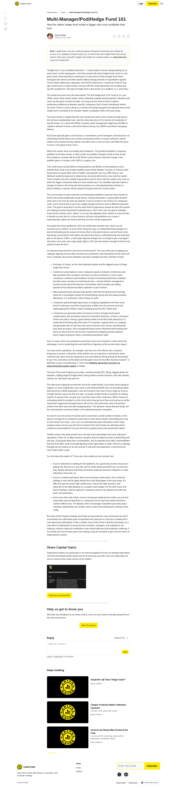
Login (141, 4)
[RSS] (126, 774)
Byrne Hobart (60, 35)
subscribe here (119, 57)
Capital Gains (52, 12)
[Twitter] (119, 774)
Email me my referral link (59, 595)
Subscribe (152, 4)
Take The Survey (88, 625)
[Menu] (161, 3)
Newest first (119, 638)
